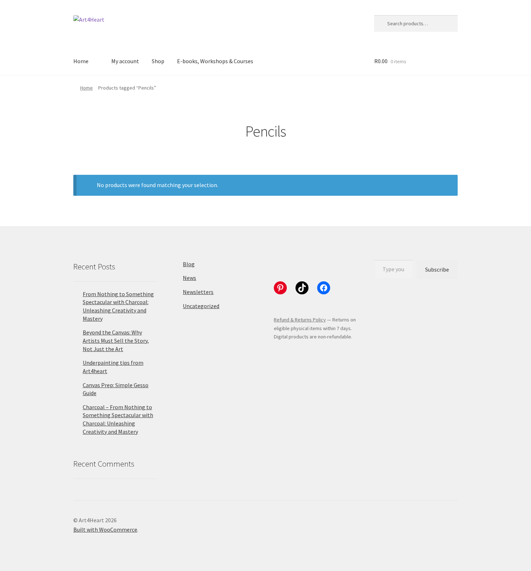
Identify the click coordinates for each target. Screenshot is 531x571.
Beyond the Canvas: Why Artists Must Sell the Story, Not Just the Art (116, 340)
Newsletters (198, 291)
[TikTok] (301, 287)
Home (80, 61)
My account (125, 61)
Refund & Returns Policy (300, 319)
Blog (189, 264)
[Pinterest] (280, 287)
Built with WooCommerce (105, 529)
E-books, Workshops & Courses (215, 61)
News (189, 277)
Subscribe (437, 269)
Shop (158, 61)
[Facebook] (323, 287)
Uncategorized (201, 306)
